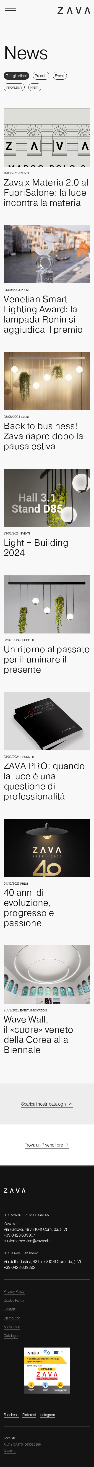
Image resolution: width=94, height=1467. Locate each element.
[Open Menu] (10, 10)
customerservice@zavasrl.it (27, 1240)
